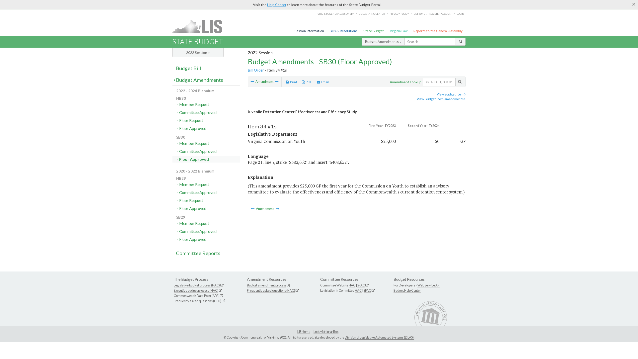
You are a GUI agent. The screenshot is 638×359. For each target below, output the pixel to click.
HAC (352, 285)
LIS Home (303, 332)
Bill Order (256, 70)
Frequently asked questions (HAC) (271, 290)
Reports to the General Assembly (438, 31)
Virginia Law (398, 31)
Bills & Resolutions (343, 31)
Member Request (194, 104)
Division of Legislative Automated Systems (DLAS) (379, 337)
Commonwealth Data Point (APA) (197, 296)
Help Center (276, 4)
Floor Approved (192, 128)
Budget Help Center (407, 290)
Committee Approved (198, 112)
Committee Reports (198, 253)
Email (324, 82)
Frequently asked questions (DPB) (197, 301)
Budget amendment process (266, 285)
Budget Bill (188, 68)
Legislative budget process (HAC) (197, 285)
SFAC (361, 285)
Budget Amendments (382, 41)
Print (293, 82)
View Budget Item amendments (440, 99)
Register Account (441, 13)
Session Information (309, 31)
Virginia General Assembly (336, 13)
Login (460, 13)
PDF (308, 82)
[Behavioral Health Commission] (252, 82)
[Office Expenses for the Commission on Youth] (277, 82)
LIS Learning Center (372, 13)
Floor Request (191, 120)
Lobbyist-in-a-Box (326, 332)
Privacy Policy (399, 13)
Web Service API (428, 285)
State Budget (373, 31)
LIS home (419, 13)
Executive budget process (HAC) (196, 290)
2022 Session (197, 52)
